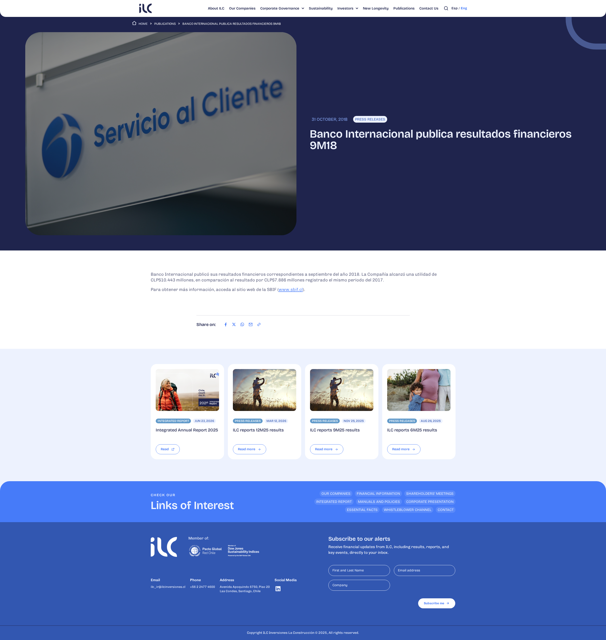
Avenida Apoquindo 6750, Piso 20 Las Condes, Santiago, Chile (245, 589)
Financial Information (378, 493)
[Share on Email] (250, 324)
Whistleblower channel (407, 510)
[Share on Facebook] (225, 324)
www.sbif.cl (291, 289)
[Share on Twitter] (234, 324)
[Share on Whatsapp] (242, 324)
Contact (446, 510)
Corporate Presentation (430, 502)
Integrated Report (334, 502)
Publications (165, 24)
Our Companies (336, 493)
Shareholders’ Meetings (430, 493)
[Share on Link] (259, 324)
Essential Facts (362, 510)
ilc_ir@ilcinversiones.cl (168, 587)
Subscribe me (434, 603)
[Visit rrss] (278, 589)
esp (454, 8)
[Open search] (446, 8)
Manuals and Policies (379, 502)
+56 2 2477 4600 (202, 587)
